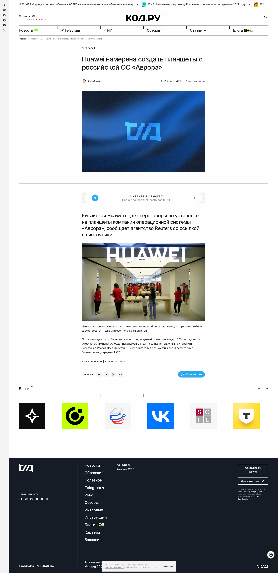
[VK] (106, 374)
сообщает (118, 228)
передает (107, 352)
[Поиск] (266, 17)
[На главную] (143, 18)
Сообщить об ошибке (253, 469)
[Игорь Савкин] (84, 81)
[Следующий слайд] (266, 389)
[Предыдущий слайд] (259, 388)
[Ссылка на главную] (26, 468)
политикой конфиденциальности (250, 492)
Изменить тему (250, 481)
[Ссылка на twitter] (4, 30)
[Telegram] (99, 374)
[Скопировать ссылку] (120, 374)
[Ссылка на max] (4, 15)
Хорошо (168, 566)
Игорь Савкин (94, 81)
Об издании (123, 464)
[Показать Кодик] (270, 555)
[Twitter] (113, 374)
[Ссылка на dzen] (4, 20)
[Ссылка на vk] (4, 10)
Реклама (123, 469)
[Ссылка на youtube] (4, 25)
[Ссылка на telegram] (4, 5)
